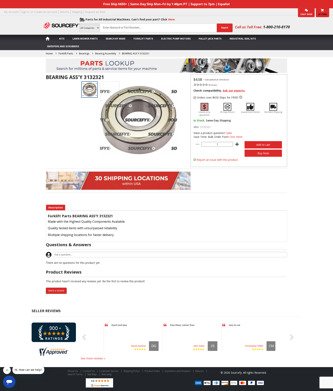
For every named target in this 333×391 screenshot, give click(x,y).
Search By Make (115, 38)
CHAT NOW (306, 14)
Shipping (77, 12)
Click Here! (236, 137)
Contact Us (89, 371)
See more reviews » (93, 358)
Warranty (107, 374)
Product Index (152, 371)
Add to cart (263, 145)
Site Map (92, 374)
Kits (61, 38)
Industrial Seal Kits (243, 38)
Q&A (229, 133)
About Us (73, 371)
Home (49, 53)
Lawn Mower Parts (85, 38)
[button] (85, 337)
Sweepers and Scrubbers (63, 46)
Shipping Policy (131, 371)
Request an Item (95, 12)
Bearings (84, 53)
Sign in (25, 12)
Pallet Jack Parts (210, 38)
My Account (11, 12)
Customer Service (109, 371)
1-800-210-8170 (276, 26)
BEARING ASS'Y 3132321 (135, 53)
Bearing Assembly (105, 53)
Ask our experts (234, 90)
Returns (64, 12)
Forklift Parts (143, 38)
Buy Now (263, 153)
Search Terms (75, 374)
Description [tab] (55, 207)
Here (171, 19)
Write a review (56, 290)
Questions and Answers (177, 371)
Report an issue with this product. (217, 160)
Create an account (45, 12)
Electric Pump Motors (176, 38)
